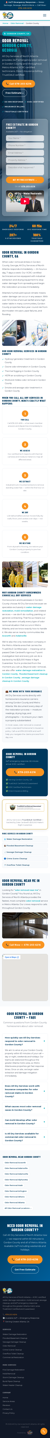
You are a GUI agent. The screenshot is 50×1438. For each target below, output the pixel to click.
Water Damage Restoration (15, 1334)
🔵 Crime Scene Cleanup (15, 858)
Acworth (6, 635)
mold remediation (23, 610)
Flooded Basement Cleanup (15, 1338)
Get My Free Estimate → (25, 180)
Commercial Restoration (13, 1357)
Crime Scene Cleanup (12, 1350)
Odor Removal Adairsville (16, 1168)
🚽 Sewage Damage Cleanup (17, 852)
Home (5, 23)
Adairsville (21, 635)
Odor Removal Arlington (16, 1191)
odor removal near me (26, 890)
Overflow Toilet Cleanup (13, 1354)
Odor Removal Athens (15, 1197)
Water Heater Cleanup (12, 1385)
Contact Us (7, 1409)
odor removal (33, 901)
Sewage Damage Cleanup (14, 1342)
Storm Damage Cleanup (13, 1377)
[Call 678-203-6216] (43, 1431)
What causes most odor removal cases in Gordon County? (25, 1108)
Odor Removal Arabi (14, 1185)
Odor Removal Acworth (15, 1163)
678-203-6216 (25, 8)
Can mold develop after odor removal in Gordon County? (25, 1122)
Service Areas (9, 1401)
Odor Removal (17, 23)
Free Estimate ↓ (15, 93)
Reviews (6, 1405)
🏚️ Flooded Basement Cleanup (18, 846)
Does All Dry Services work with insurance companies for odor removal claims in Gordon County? (25, 1091)
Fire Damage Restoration (14, 1370)
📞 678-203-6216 (25, 772)
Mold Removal (9, 1374)
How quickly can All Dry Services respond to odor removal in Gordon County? (25, 1041)
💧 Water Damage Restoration (18, 839)
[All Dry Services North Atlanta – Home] (8, 15)
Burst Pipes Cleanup (11, 1381)
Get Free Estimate (25, 1269)
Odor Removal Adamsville (16, 1174)
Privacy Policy (9, 1413)
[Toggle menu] (44, 15)
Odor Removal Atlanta (15, 1203)
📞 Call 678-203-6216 (18, 83)
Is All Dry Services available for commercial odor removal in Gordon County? (25, 1137)
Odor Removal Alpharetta (16, 1180)
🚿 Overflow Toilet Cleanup (16, 865)
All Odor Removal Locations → (18, 1208)
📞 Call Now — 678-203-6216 (23, 944)
